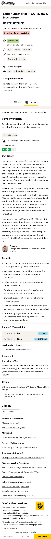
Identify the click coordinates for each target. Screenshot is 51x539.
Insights (23, 112)
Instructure (11, 17)
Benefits (42, 112)
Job (19, 102)
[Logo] (8, 3)
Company (33, 102)
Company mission (10, 112)
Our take (33, 112)
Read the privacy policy (10, 528)
